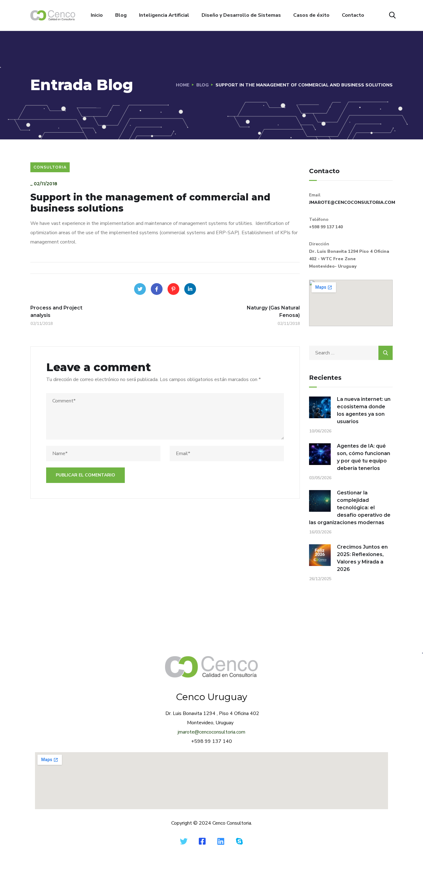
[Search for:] (351, 352)
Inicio (97, 15)
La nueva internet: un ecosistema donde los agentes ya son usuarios (363, 410)
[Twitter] (140, 289)
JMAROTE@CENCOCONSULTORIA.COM (352, 202)
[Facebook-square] (202, 841)
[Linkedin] (221, 841)
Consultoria (50, 167)
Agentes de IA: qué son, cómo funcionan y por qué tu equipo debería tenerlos (363, 457)
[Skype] (239, 841)
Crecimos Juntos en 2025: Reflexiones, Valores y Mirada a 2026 (362, 558)
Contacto (353, 15)
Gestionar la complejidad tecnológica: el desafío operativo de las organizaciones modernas (349, 507)
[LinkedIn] (190, 289)
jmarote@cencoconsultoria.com (211, 732)
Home (183, 85)
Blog (121, 15)
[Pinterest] (173, 289)
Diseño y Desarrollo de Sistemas (241, 15)
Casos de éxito (311, 15)
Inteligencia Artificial (164, 15)
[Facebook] (157, 289)
